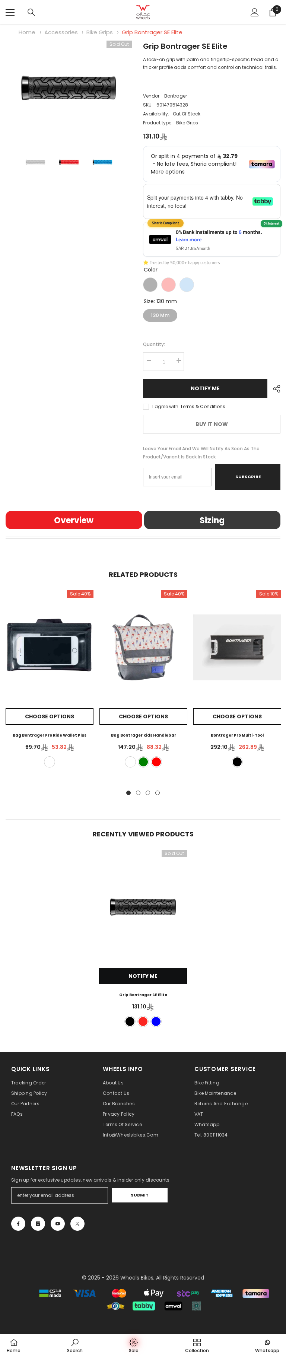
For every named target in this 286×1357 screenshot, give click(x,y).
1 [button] (128, 793)
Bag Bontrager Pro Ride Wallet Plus (49, 735)
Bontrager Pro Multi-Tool (237, 735)
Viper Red (168, 284)
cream (130, 762)
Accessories (61, 32)
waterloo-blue (156, 1021)
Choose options (49, 716)
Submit (140, 1195)
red (156, 762)
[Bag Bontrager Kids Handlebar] (143, 647)
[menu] (10, 12)
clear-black (49, 762)
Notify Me (205, 388)
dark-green (143, 762)
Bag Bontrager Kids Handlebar (143, 735)
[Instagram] (38, 1224)
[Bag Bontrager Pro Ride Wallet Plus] (49, 647)
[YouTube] (58, 1224)
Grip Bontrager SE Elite (152, 32)
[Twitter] (77, 1224)
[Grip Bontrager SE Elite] (143, 907)
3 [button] (148, 793)
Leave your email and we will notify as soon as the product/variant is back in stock (201, 452)
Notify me (143, 976)
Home (27, 32)
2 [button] (138, 793)
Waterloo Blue (186, 284)
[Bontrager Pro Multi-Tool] (237, 647)
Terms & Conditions (202, 406)
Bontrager (175, 96)
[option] (69, 88)
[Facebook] (18, 1224)
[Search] (31, 12)
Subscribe (248, 477)
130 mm (160, 314)
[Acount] (255, 12)
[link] (74, 1345)
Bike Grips (99, 32)
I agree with (165, 406)
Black (150, 284)
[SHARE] (273, 389)
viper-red (143, 1021)
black (237, 762)
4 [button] (157, 793)
